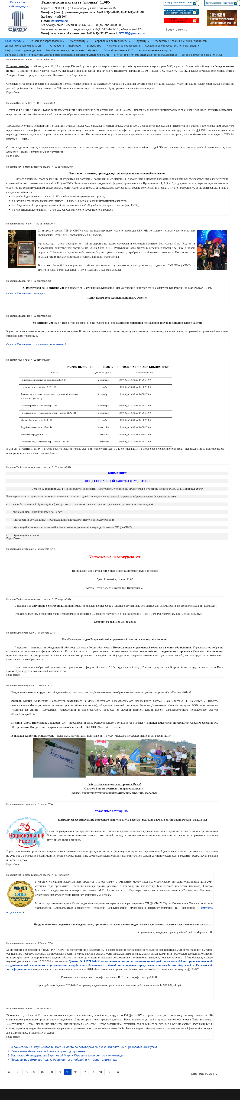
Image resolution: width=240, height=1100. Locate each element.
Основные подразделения (46, 41)
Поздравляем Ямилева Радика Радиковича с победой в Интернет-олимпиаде (64, 1060)
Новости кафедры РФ (18, 280)
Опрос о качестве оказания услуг (202, 54)
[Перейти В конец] (118, 1072)
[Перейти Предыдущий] (18, 1072)
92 (84, 1072)
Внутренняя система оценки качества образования (145, 54)
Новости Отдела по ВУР (19, 59)
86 (34, 1072)
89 (59, 1072)
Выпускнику (94, 45)
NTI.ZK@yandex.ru (132, 33)
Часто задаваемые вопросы (155, 50)
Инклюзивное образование (123, 45)
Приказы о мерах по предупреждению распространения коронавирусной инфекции (57, 54)
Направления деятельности (110, 41)
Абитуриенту (77, 41)
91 (75, 1072)
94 (100, 1072)
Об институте (13, 41)
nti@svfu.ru (59, 21)
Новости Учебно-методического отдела (28, 166)
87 (42, 1072)
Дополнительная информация (23, 45)
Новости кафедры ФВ (18, 315)
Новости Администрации (20, 548)
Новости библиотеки (18, 359)
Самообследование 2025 (118, 50)
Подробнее (13, 92)
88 (51, 1072)
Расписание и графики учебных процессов (180, 41)
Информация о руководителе (23, 50)
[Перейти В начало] (9, 1072)
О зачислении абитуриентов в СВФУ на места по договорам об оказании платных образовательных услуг (84, 1047)
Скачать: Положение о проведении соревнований (36, 344)
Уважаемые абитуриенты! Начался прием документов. (48, 1051)
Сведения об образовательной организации (172, 45)
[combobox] (181, 29)
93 (92, 1072)
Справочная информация (66, 45)
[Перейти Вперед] (109, 1072)
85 (26, 1072)
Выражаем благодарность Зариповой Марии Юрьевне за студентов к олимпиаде (67, 1055)
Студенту (140, 41)
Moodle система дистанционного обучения (72, 50)
